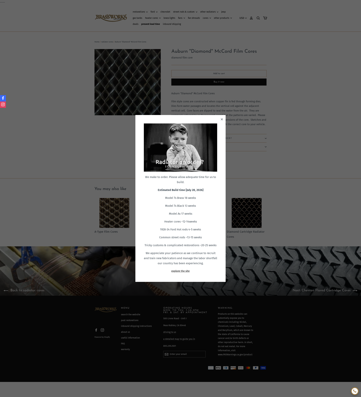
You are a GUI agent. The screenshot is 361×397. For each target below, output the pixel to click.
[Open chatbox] (355, 391)
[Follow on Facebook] (3, 98)
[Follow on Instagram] (3, 104)
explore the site (180, 271)
